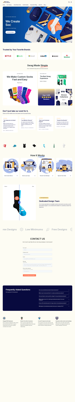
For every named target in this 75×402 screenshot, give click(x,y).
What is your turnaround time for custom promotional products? (51, 293)
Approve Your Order (62, 175)
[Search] (69, 2)
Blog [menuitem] (45, 4)
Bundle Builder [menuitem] (25, 4)
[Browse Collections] (64, 97)
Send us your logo (26, 175)
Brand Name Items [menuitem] (17, 4)
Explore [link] (63, 99)
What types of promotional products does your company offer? (51, 306)
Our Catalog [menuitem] (9, 4)
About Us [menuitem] (40, 4)
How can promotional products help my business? (48, 289)
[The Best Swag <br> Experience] (55, 79)
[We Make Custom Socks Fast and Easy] (20, 88)
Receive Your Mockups (45, 175)
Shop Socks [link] (19, 82)
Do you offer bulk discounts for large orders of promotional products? (52, 303)
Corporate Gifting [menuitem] (33, 4)
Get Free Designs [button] (10, 32)
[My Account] (71, 2)
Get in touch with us (8, 175)
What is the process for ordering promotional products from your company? (51, 300)
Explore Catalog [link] (43, 81)
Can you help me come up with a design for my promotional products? (52, 296)
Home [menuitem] (4, 4)
